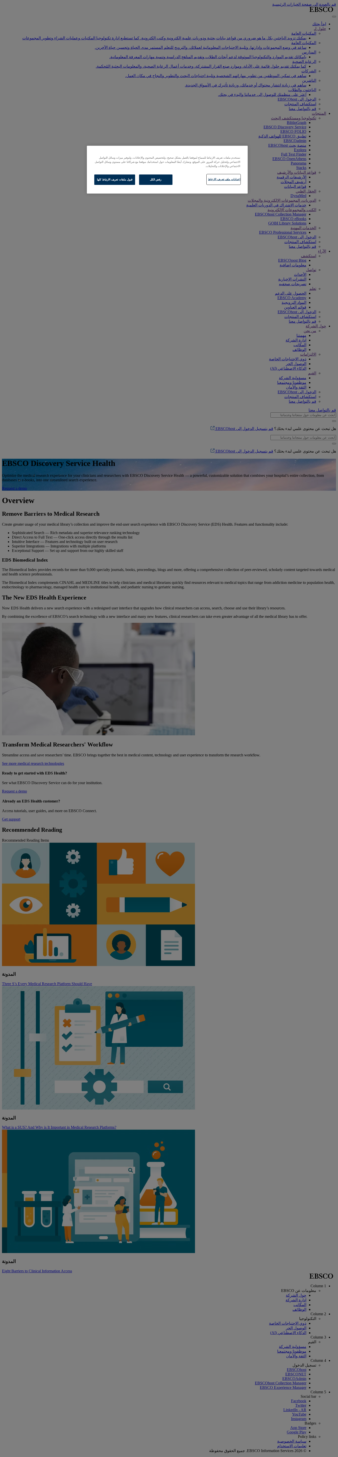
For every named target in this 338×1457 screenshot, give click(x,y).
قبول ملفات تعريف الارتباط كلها (114, 179)
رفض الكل (156, 179)
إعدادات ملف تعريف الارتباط (224, 179)
